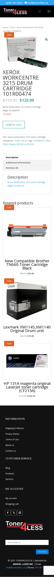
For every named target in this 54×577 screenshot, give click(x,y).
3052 (47, 140)
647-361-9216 (41, 567)
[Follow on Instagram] (19, 512)
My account (11, 498)
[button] (46, 39)
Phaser (12, 144)
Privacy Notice (12, 433)
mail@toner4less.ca (15, 567)
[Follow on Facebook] (7, 512)
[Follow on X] (13, 512)
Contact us (10, 450)
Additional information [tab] (18, 162)
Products (9, 473)
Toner (12, 27)
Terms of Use (12, 439)
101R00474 (38, 140)
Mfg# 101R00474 (15, 185)
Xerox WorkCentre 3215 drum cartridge (26, 182)
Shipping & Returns (14, 428)
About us (9, 445)
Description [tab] (12, 157)
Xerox (24, 140)
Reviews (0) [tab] (12, 167)
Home (5, 27)
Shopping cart (12, 503)
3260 (5, 144)
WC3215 (21, 144)
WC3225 (30, 144)
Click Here (42, 552)
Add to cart (14, 125)
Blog (7, 467)
